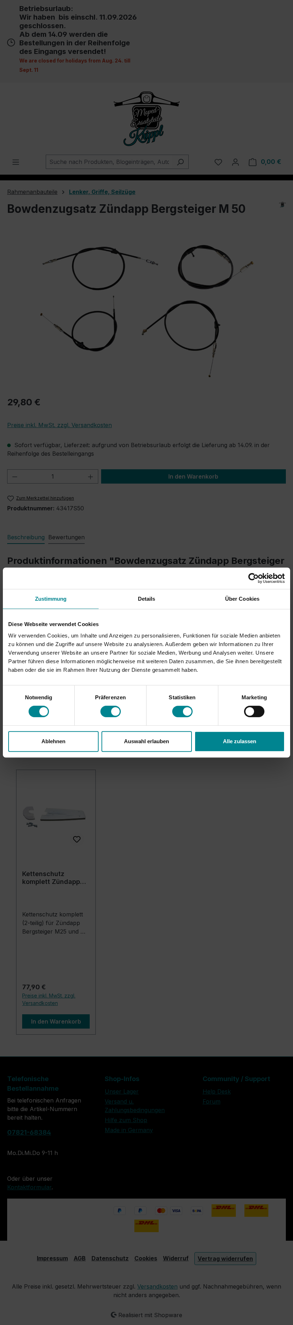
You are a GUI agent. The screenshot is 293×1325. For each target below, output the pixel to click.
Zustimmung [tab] (51, 599)
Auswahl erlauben (146, 741)
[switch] (110, 711)
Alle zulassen (239, 741)
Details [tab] (146, 599)
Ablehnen (53, 741)
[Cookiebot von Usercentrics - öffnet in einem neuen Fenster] (253, 578)
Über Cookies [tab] (242, 599)
